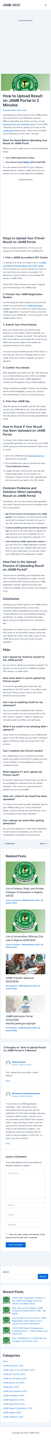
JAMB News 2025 (11, 1387)
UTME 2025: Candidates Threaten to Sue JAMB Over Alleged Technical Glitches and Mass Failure (28, 1301)
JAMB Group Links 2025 (14, 1383)
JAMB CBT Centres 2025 (14, 1374)
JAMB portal (8, 130)
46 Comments (11, 986)
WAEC (27, 162)
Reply (8, 1081)
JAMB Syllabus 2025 (12, 1412)
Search (6, 1272)
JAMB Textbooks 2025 (13, 1417)
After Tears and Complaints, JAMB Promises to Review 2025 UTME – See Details (29, 1311)
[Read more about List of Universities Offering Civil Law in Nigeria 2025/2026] (25, 921)
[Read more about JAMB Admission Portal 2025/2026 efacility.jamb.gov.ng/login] (25, 1004)
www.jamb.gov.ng (36, 456)
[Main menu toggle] (45, 5)
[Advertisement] (25, 47)
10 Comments (11, 1028)
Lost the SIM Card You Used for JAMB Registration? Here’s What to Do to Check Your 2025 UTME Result (29, 1321)
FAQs (5, 1361)
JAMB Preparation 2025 (13, 1395)
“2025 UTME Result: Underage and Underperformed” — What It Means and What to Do (29, 1331)
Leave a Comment (13, 900)
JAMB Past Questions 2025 (15, 1391)
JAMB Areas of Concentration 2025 (19, 1370)
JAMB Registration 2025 (13, 1400)
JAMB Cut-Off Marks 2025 (15, 1378)
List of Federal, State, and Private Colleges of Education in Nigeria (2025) (25, 892)
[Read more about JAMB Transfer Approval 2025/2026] (25, 964)
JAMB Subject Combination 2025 (17, 1408)
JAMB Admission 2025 (31, 900)
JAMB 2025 (11, 5)
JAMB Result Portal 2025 (14, 1404)
